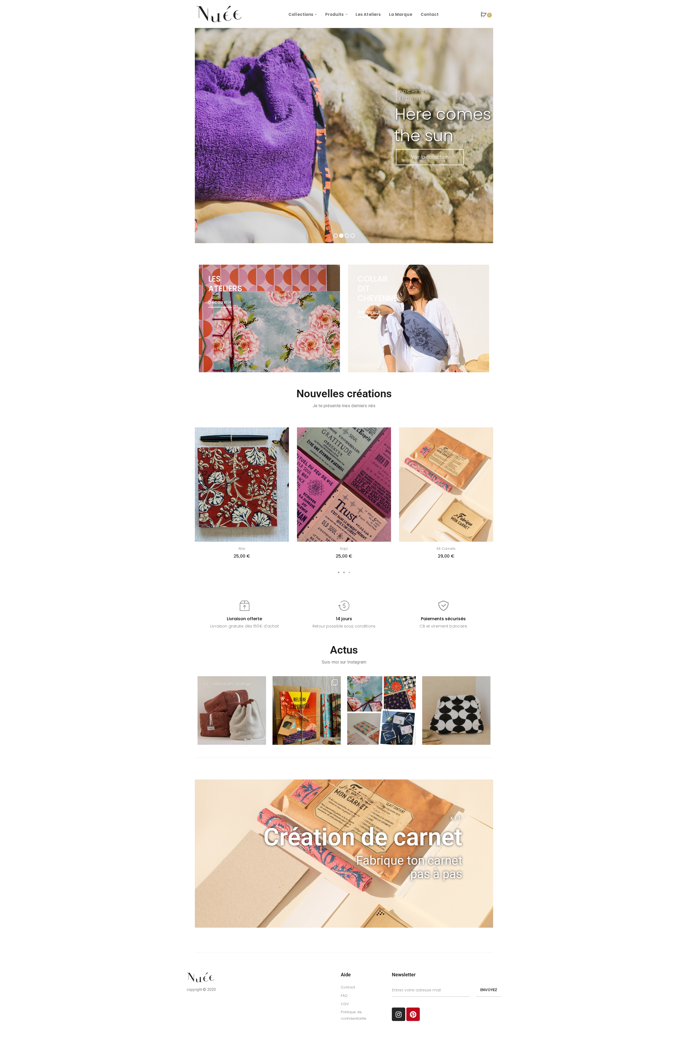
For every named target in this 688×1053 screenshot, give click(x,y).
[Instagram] (398, 1014)
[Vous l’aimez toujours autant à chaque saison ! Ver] (232, 710)
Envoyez (488, 989)
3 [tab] (349, 572)
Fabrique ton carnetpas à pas (409, 867)
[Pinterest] (413, 1014)
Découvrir (220, 302)
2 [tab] (344, 572)
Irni (446, 548)
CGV (345, 1003)
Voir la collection (430, 157)
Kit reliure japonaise (344, 548)
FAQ (344, 995)
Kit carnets (241, 548)
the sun (424, 135)
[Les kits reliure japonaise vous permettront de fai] (307, 710)
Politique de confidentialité (353, 1015)
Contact (348, 987)
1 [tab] (338, 572)
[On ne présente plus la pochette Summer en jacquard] (456, 710)
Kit (456, 818)
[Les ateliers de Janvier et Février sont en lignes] (381, 710)
